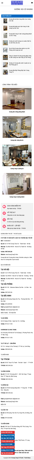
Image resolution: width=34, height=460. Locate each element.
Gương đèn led (4, 257)
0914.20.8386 (8, 418)
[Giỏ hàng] (32, 3)
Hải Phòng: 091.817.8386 (7, 435)
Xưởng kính (8, 259)
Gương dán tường (13, 257)
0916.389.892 (8, 304)
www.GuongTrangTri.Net (12, 254)
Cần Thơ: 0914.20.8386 (7, 453)
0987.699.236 (8, 292)
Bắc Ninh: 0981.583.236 (7, 438)
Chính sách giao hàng (18, 450)
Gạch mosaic (15, 259)
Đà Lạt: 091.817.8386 (6, 444)
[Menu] (2, 3)
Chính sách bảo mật (24, 452)
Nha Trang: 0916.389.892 (7, 447)
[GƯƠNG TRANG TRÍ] (17, 2)
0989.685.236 (8, 349)
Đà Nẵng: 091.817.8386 (7, 450)
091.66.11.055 (8, 324)
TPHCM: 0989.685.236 (7, 441)
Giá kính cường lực (24, 257)
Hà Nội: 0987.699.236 (6, 432)
